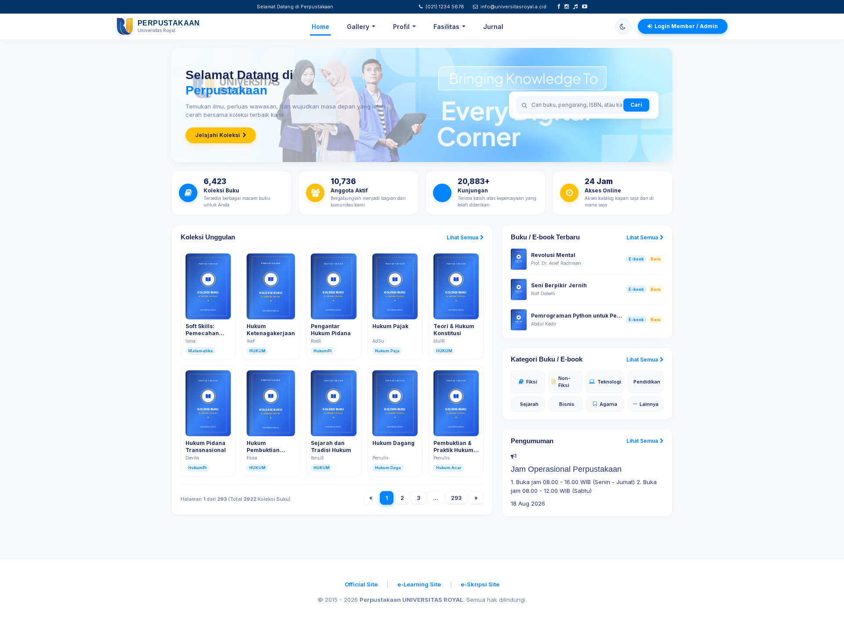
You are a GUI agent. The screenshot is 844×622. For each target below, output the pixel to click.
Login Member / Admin (686, 26)
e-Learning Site (419, 584)
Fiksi (531, 382)
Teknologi (609, 382)
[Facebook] (559, 7)
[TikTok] (575, 7)
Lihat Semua (462, 237)
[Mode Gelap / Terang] (623, 26)
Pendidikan (646, 382)
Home (320, 26)
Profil (401, 26)
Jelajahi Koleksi (217, 135)
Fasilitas (446, 26)
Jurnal (493, 26)
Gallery (358, 26)
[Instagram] (566, 7)
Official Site (361, 584)
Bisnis (567, 404)
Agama (608, 404)
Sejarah (529, 404)
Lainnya (649, 404)
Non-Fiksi (564, 382)
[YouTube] (584, 7)
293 (456, 498)
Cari (636, 104)
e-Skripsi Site (480, 584)
